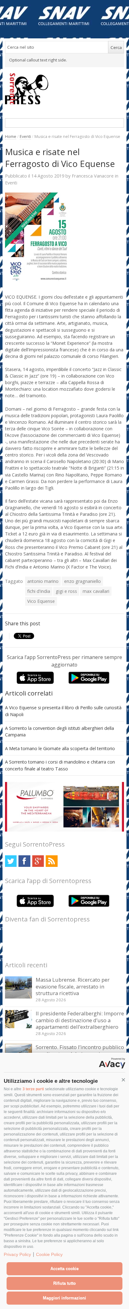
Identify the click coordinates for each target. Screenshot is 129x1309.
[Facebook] (24, 861)
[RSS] (51, 861)
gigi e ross (66, 591)
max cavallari (96, 591)
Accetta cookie (64, 1268)
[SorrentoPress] (64, 88)
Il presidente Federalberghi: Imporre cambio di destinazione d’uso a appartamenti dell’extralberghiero (80, 1020)
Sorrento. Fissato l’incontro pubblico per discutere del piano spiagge (80, 1050)
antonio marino (43, 581)
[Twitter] (11, 861)
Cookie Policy (49, 1254)
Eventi (25, 136)
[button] (123, 1080)
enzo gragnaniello (82, 581)
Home (10, 136)
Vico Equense (41, 601)
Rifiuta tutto (64, 1283)
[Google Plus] (38, 861)
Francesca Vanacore (93, 176)
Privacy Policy (17, 1254)
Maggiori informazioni (64, 1298)
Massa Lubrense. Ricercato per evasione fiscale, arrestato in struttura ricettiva (73, 986)
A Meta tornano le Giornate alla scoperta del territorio (60, 748)
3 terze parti (33, 1089)
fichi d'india (38, 591)
